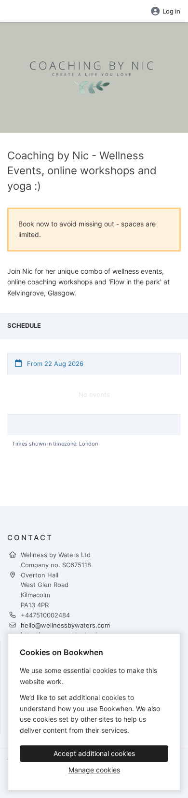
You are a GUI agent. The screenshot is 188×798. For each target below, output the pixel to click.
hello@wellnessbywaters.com (65, 625)
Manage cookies (94, 770)
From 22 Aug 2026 (54, 363)
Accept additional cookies (94, 753)
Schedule (24, 325)
